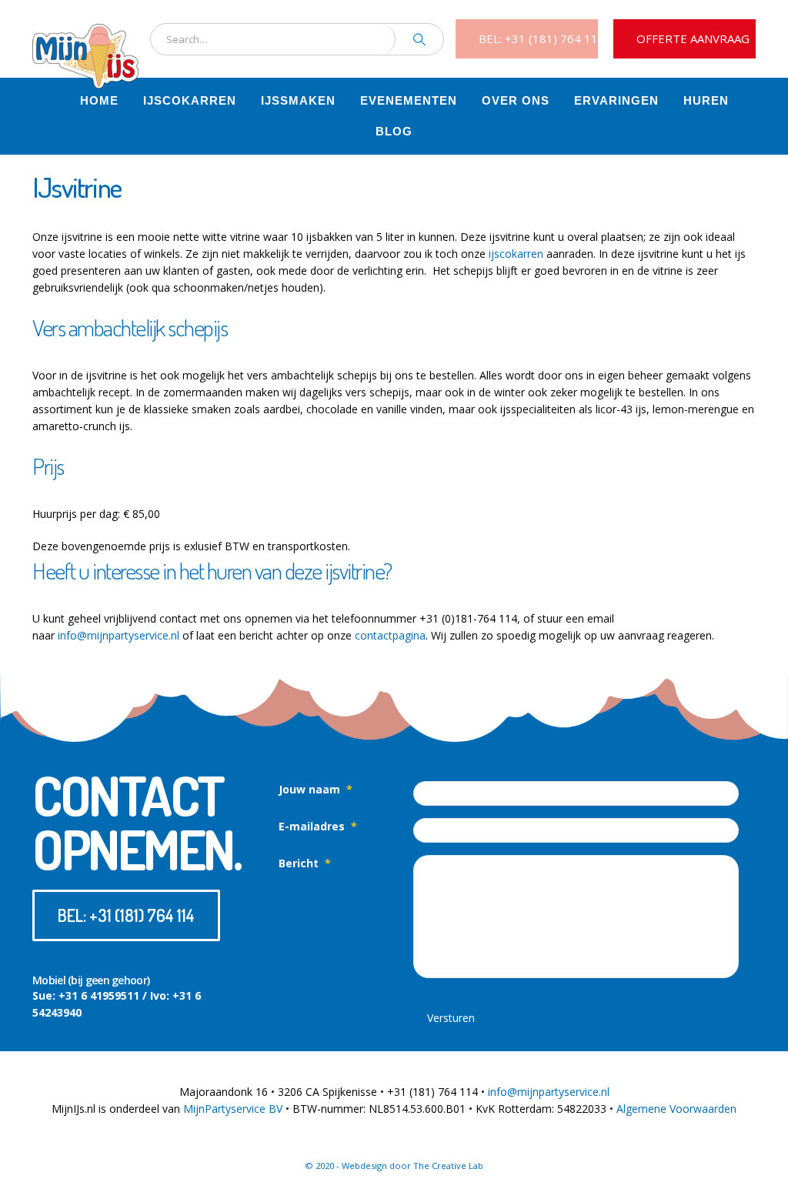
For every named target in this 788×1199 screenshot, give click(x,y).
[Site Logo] (85, 38)
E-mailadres (318, 826)
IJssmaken (298, 100)
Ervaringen (616, 100)
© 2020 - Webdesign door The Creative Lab (394, 1165)
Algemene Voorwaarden (676, 1108)
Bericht (305, 863)
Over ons (515, 100)
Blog (394, 131)
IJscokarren (189, 100)
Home (99, 100)
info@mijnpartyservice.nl (118, 635)
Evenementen (408, 100)
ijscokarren (516, 253)
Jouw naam (315, 789)
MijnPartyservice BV (232, 1108)
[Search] (419, 39)
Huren (706, 100)
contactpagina (390, 635)
